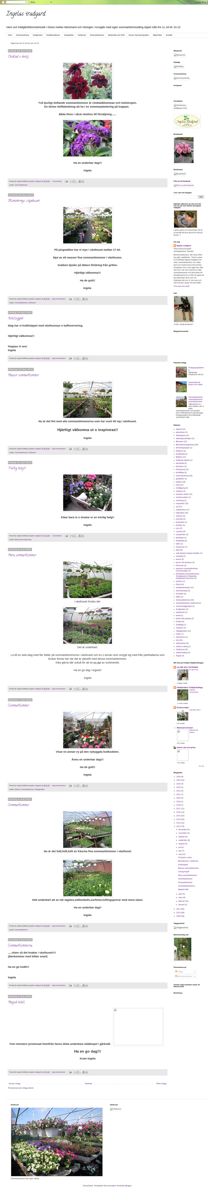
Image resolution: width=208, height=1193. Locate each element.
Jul (177, 507)
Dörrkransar (181, 469)
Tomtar (179, 622)
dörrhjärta (180, 463)
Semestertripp (181, 591)
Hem (10, 35)
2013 (178, 823)
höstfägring (180, 488)
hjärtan (179, 482)
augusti (181, 844)
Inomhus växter (182, 494)
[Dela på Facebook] (79, 181)
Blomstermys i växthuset (23, 201)
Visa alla (201, 766)
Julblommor (181, 510)
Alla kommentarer (184, 976)
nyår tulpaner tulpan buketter (188, 553)
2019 (178, 802)
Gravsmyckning (22, 35)
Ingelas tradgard (25, 14)
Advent (179, 429)
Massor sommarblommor (23, 375)
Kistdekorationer (53, 35)
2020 (178, 798)
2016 (178, 812)
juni (180, 851)
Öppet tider (157, 35)
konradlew (111, 1186)
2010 (178, 913)
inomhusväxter (182, 497)
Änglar (178, 656)
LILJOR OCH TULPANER (187, 667)
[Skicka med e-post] (71, 181)
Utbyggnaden (40, 789)
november (182, 833)
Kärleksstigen (183, 708)
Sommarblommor (97, 35)
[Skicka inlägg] (66, 181)
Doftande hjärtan (183, 460)
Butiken (17, 789)
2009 (178, 916)
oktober (181, 837)
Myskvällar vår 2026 (116, 35)
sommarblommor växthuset (187, 603)
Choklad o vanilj (18, 56)
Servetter (179, 594)
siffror (178, 597)
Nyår (178, 550)
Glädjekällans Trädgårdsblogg (190, 687)
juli (179, 847)
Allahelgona (181, 435)
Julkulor (179, 516)
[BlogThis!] (74, 181)
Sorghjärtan (69, 35)
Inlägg (180, 972)
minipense (180, 547)
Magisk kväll (16, 1002)
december (182, 830)
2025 (178, 780)
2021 (178, 794)
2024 (178, 784)
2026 (178, 777)
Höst (178, 485)
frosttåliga (180, 472)
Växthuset (82, 35)
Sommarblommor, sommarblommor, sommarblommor (195, 399)
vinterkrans (180, 637)
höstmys (179, 491)
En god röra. (194, 669)
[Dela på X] (77, 181)
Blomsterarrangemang (23, 539)
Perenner (180, 565)
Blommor (179, 441)
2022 (178, 791)
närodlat (179, 556)
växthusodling (181, 653)
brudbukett (180, 454)
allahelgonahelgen (184, 438)
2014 (178, 819)
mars (180, 897)
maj (180, 854)
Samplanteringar (183, 587)
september (183, 840)
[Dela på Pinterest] (82, 181)
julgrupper (180, 513)
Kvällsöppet (15, 318)
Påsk (178, 584)
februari (181, 901)
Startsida (88, 1084)
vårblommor (181, 643)
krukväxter (180, 522)
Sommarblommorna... (20, 945)
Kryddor (179, 525)
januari (181, 905)
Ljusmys (179, 531)
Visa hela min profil (181, 286)
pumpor (179, 581)
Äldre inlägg (161, 1084)
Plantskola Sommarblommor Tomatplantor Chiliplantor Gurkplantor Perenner (187, 576)
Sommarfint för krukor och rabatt (195, 383)
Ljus (177, 528)
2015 (178, 816)
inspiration (180, 503)
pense (178, 559)
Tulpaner (179, 628)
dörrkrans (180, 466)
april (180, 894)
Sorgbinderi (37, 35)
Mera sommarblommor (22, 555)
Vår (177, 640)
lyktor (178, 544)
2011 (178, 909)
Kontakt (169, 35)
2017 (178, 809)
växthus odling (182, 646)
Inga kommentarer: (59, 299)
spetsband (180, 612)
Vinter (178, 634)
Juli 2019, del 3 (194, 710)
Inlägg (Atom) (27, 1088)
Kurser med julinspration (139, 35)
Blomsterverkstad (185, 728)
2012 (178, 826)
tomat (178, 615)
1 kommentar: (57, 181)
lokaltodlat (180, 541)
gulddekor (180, 479)
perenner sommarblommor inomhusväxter (187, 569)
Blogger (128, 1186)
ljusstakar (180, 538)
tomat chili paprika (183, 618)
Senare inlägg (14, 1084)
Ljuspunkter (181, 534)
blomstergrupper (183, 448)
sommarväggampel (184, 606)
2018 (178, 805)
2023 (178, 787)
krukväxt (179, 519)
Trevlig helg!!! (17, 468)
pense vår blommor (184, 562)
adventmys (180, 432)
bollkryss (179, 451)
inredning (180, 500)
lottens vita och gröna (186, 747)
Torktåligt (179, 625)
